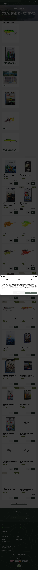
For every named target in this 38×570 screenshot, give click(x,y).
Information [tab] (19, 279)
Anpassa (18, 292)
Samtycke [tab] (6, 279)
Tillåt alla (31, 292)
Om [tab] (31, 279)
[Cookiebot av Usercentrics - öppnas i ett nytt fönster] (33, 276)
